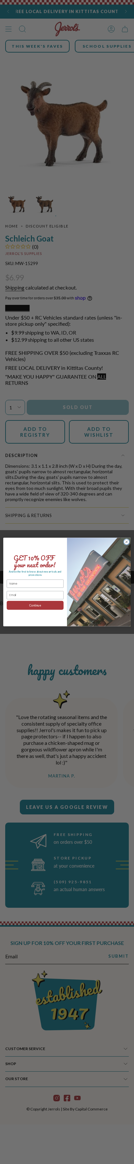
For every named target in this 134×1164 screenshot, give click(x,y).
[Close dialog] (126, 542)
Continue (35, 605)
